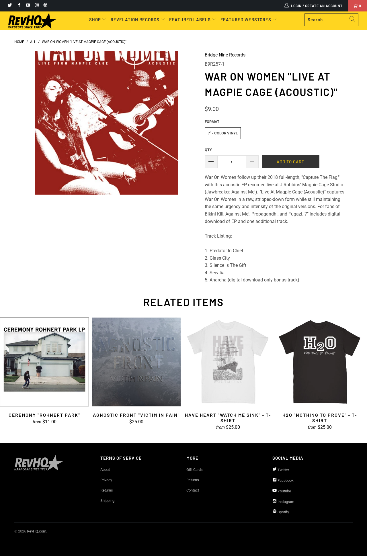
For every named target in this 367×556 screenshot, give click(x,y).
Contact (192, 490)
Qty (208, 150)
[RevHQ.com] (32, 21)
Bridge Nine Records (225, 55)
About (105, 469)
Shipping (107, 500)
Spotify (283, 512)
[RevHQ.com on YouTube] (27, 6)
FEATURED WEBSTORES (246, 19)
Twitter (283, 470)
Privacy (106, 480)
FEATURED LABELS (190, 19)
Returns (106, 490)
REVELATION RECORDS (135, 19)
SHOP (95, 19)
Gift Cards (194, 469)
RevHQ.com (36, 531)
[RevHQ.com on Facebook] (18, 6)
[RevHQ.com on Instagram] (36, 6)
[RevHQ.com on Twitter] (9, 6)
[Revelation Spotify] (44, 6)
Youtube (284, 491)
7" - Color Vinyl (223, 133)
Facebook (285, 480)
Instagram (285, 502)
